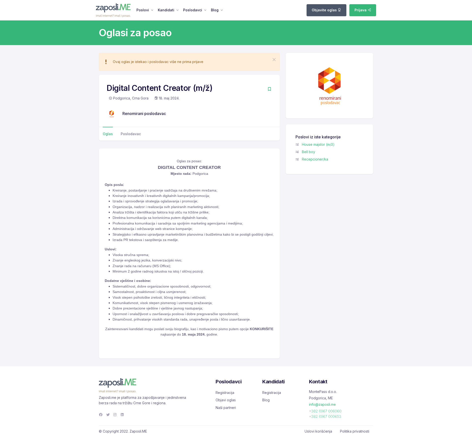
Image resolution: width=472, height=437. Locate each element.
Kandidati (166, 10)
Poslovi (142, 10)
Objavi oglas (226, 400)
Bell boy (308, 152)
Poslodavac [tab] (131, 134)
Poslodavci (192, 10)
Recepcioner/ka (315, 159)
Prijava (361, 10)
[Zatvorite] (274, 59)
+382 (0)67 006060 (325, 411)
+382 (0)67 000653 (325, 416)
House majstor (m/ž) (318, 144)
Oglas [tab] (108, 134)
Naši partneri (226, 407)
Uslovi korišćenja (318, 431)
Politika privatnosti (354, 431)
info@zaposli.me (322, 404)
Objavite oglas (325, 10)
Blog (215, 10)
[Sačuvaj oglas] (269, 89)
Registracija (225, 392)
